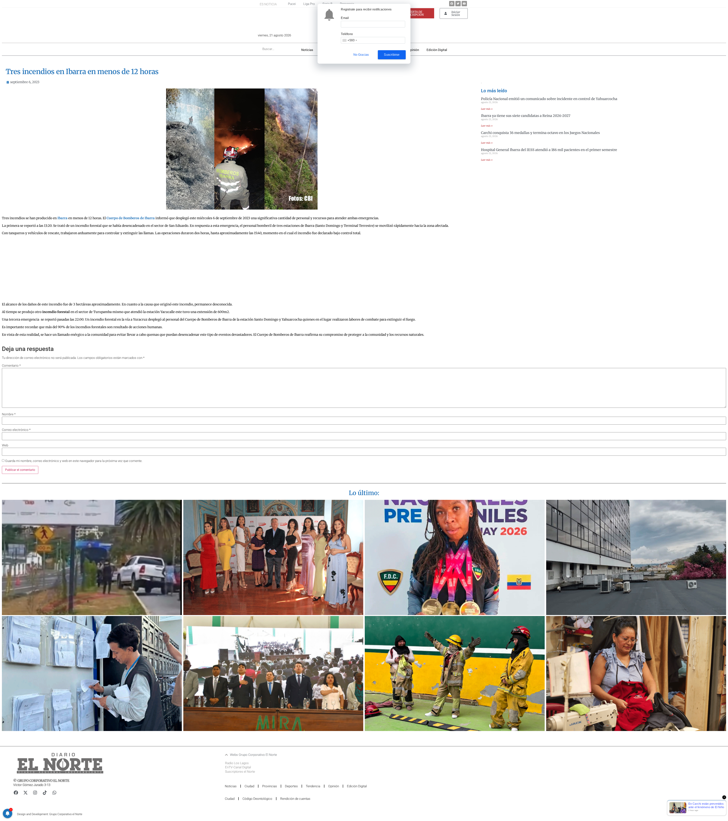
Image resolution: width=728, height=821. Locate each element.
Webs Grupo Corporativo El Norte (253, 755)
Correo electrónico (16, 429)
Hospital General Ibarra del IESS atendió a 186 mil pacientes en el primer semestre (549, 150)
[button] (341, 754)
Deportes (291, 786)
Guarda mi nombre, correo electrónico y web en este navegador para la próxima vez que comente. (73, 461)
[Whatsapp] (54, 792)
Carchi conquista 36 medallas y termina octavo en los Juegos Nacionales (540, 133)
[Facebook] (451, 3)
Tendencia (313, 786)
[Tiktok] (44, 792)
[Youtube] (464, 3)
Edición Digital (437, 50)
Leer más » (487, 108)
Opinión (413, 50)
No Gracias (361, 54)
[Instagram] (35, 792)
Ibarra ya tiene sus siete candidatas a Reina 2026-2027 (525, 115)
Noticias (307, 50)
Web (5, 445)
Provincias (269, 786)
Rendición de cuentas (295, 799)
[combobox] (349, 40)
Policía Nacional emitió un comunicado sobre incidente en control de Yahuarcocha (549, 99)
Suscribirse (391, 54)
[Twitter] (458, 3)
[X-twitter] (25, 792)
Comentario (11, 365)
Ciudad (249, 786)
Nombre (9, 414)
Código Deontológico (257, 799)
